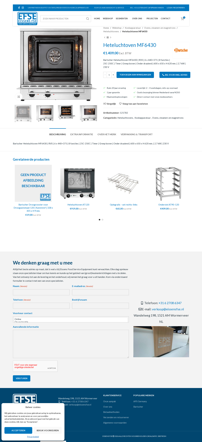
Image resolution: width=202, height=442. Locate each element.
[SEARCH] (87, 18)
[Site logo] (27, 18)
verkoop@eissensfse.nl (168, 309)
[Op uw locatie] (70, 322)
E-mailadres (82, 286)
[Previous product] (104, 37)
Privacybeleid (33, 436)
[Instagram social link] (23, 7)
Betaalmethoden (111, 412)
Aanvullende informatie (26, 326)
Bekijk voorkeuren (48, 430)
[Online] (70, 319)
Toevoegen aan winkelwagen (135, 75)
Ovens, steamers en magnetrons (160, 27)
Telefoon (21, 299)
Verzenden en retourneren (116, 417)
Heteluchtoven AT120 (78, 204)
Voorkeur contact (22, 313)
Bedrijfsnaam (79, 299)
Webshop (117, 27)
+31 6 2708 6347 (140, 8)
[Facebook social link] (19, 7)
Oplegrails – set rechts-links (123, 204)
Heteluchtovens (111, 31)
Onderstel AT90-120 (168, 204)
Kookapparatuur (133, 27)
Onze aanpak (109, 401)
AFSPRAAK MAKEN (156, 8)
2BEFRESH (162, 436)
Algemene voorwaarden (115, 422)
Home (106, 27)
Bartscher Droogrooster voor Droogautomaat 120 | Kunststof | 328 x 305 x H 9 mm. (33, 207)
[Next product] (110, 37)
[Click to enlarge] (18, 96)
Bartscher (138, 406)
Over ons (107, 406)
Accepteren (18, 430)
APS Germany (140, 401)
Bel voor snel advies (176, 75)
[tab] (57, 132)
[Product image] (78, 183)
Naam (20, 286)
